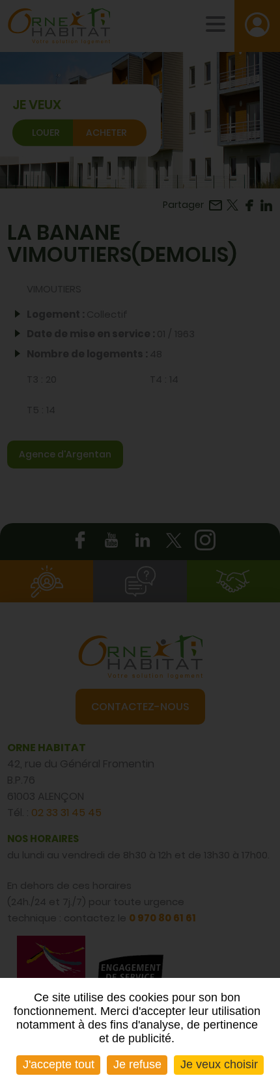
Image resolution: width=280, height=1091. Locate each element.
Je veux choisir (219, 1064)
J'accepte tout (58, 1064)
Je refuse (137, 1064)
